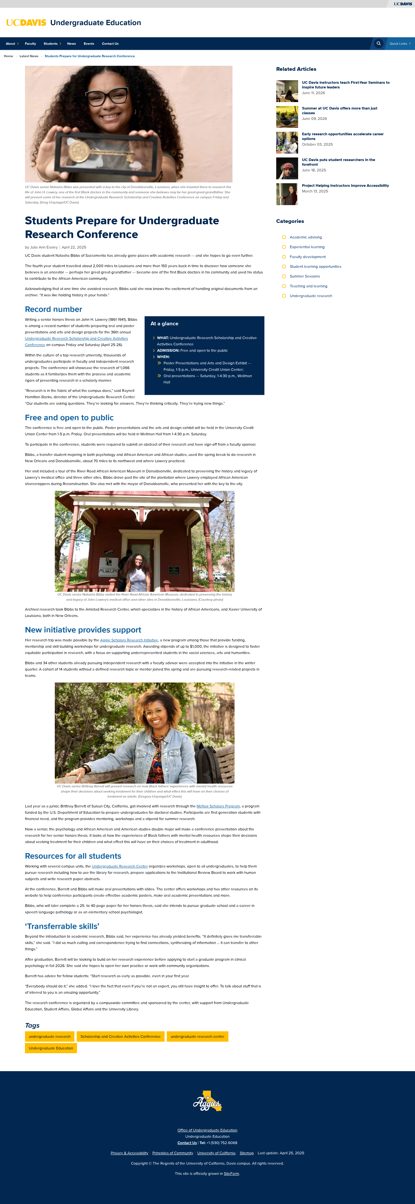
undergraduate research (50, 1036)
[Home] (26, 22)
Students (51, 43)
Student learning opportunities (315, 266)
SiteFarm (231, 1173)
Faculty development (308, 257)
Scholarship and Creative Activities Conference (121, 1036)
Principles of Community (172, 1153)
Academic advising (306, 237)
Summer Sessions (305, 276)
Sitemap (247, 1153)
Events (89, 43)
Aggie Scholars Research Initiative (129, 640)
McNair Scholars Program (218, 806)
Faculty (30, 43)
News (71, 43)
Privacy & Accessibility (129, 1153)
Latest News (29, 55)
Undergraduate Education (95, 22)
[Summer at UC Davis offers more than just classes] (287, 116)
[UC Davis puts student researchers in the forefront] (287, 168)
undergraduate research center (197, 1036)
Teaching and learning (308, 286)
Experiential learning (307, 247)
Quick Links (398, 43)
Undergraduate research (311, 296)
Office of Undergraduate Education (207, 1130)
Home (8, 55)
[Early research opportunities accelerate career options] (287, 142)
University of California (216, 1153)
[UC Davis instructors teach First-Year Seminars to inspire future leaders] (287, 90)
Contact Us (110, 43)
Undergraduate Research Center (120, 866)
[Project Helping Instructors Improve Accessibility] (287, 194)
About (10, 43)
